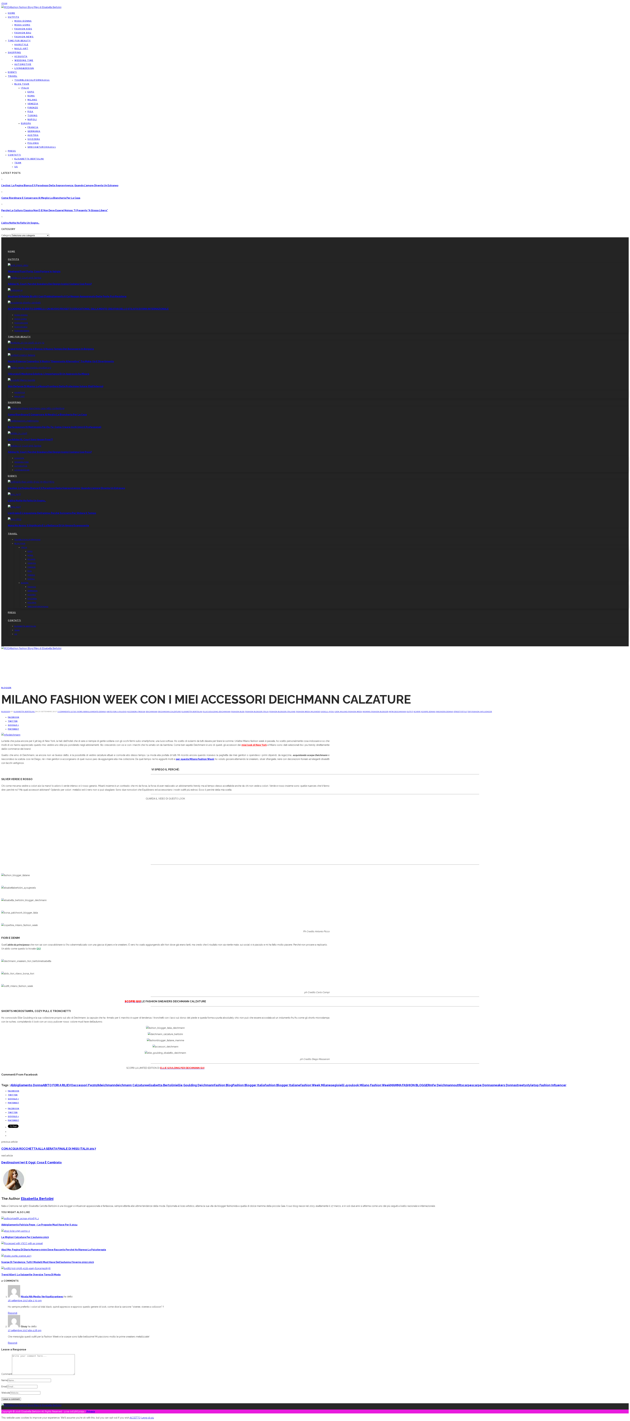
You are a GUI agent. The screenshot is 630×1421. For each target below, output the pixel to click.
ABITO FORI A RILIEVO (116, 711)
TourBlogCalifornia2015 (32, 80)
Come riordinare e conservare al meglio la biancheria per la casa (40, 198)
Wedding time (23, 60)
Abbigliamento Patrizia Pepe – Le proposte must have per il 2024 (39, 1224)
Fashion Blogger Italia (257, 711)
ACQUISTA (20, 56)
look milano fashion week (348, 711)
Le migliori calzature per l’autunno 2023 (25, 1237)
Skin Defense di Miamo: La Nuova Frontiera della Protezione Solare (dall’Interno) (55, 386)
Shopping (14, 52)
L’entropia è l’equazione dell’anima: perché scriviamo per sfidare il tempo (52, 513)
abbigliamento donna (94, 711)
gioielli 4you (327, 711)
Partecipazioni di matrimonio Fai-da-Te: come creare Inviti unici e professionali (54, 427)
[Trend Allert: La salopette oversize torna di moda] (26, 1268)
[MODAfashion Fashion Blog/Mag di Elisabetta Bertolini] (31, 7)
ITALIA (25, 88)
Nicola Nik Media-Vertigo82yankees (42, 1296)
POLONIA (33, 143)
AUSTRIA (33, 135)
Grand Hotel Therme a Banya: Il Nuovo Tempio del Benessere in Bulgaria (51, 349)
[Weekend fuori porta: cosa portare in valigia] (18, 265)
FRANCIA (33, 127)
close (4, 3)
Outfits (13, 17)
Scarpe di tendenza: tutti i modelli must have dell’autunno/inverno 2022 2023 (47, 1262)
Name (4, 1380)
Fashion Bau (22, 33)
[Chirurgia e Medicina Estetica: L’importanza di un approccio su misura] (29, 367)
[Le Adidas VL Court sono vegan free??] (17, 433)
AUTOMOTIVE (22, 64)
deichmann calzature (169, 711)
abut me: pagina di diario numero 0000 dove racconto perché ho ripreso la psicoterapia (53, 1249)
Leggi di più (147, 1417)
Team (17, 163)
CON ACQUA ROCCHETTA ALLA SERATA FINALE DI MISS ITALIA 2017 (48, 1148)
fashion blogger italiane (282, 711)
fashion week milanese (308, 711)
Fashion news (24, 37)
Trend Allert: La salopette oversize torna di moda (31, 1274)
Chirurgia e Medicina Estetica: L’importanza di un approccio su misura (48, 374)
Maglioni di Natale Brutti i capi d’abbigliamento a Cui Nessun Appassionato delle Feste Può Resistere (67, 296)
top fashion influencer (479, 711)
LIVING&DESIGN (24, 68)
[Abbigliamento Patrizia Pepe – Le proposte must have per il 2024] (20, 1218)
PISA (30, 111)
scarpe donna (428, 711)
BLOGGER (6, 688)
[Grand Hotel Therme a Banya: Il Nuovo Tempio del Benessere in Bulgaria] (26, 342)
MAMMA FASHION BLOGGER (375, 711)
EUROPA (26, 123)
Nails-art (21, 48)
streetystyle (460, 711)
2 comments (64, 711)
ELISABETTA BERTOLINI (29, 159)
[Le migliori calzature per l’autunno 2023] (15, 1231)
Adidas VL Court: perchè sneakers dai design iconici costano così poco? (50, 284)
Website (5, 1392)
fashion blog (238, 711)
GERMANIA (34, 131)
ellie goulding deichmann (217, 711)
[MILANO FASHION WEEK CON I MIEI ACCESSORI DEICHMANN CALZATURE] (10, 734)
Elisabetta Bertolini (24, 711)
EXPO (31, 92)
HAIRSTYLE (21, 44)
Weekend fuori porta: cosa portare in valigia (34, 271)
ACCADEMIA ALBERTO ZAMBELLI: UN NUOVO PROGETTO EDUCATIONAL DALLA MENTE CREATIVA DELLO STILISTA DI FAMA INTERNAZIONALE (88, 309)
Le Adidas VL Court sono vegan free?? (30, 439)
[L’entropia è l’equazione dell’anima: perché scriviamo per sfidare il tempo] (14, 507)
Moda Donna (23, 21)
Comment (6, 1374)
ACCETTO (135, 1417)
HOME (11, 13)
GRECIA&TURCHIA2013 (42, 147)
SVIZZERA (34, 139)
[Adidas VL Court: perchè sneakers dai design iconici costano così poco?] (24, 277)
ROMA (31, 96)
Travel (12, 76)
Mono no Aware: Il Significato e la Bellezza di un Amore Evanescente (48, 525)
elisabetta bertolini (191, 711)
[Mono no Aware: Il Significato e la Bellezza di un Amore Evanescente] (14, 519)
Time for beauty (19, 41)
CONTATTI (14, 155)
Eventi (12, 72)
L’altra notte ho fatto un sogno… (20, 223)
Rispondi (12, 1313)
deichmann (152, 711)
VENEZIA (33, 104)
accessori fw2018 (136, 711)
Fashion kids (23, 29)
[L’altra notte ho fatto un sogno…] (14, 494)
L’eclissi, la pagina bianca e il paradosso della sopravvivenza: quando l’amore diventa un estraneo (59, 185)
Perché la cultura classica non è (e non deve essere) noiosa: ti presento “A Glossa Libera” (54, 210)
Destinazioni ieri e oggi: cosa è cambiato (31, 1162)
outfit (410, 711)
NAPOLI (32, 119)
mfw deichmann (397, 711)
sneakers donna (444, 711)
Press (12, 151)
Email (4, 1386)
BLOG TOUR (21, 84)
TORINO (33, 115)
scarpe (417, 711)
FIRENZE (33, 108)
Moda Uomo (22, 25)
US (16, 167)
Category (6, 235)
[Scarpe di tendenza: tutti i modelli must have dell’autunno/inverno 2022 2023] (16, 1256)
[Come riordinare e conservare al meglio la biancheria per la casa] (36, 408)
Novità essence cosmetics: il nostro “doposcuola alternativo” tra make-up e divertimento (61, 361)
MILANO (32, 100)
